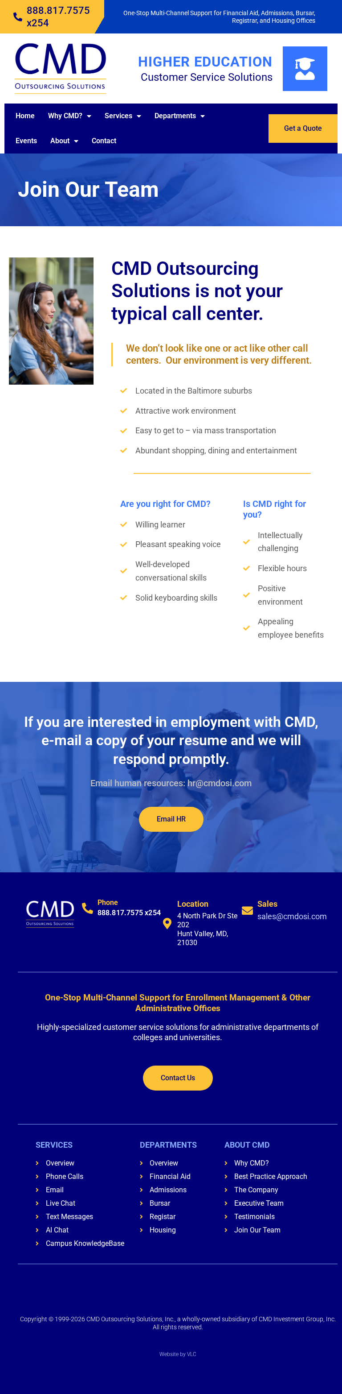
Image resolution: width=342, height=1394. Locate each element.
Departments (175, 116)
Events (26, 141)
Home (25, 116)
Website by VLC (177, 1354)
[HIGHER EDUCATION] (305, 68)
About (59, 141)
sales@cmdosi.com (292, 916)
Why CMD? (65, 116)
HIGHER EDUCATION (205, 62)
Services (118, 116)
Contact (104, 141)
